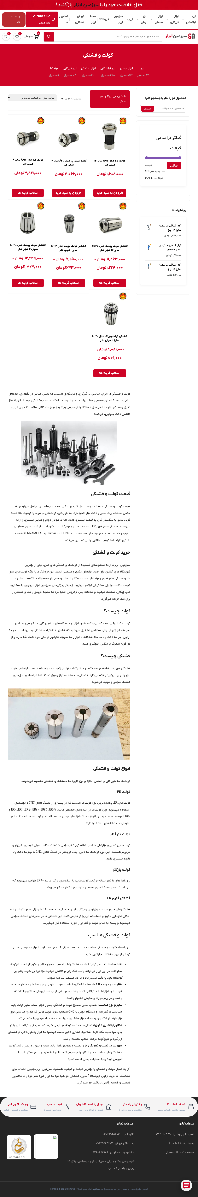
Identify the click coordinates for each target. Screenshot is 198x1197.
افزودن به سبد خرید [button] (110, 193)
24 (62, 98)
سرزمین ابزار (118, 19)
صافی (174, 165)
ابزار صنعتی (159, 19)
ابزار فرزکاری (174, 19)
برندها (54, 68)
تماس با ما (63, 19)
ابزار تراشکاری (190, 19)
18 (66, 98)
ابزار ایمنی (144, 19)
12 (69, 98)
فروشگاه (104, 19)
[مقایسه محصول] (95, 129)
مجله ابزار (93, 19)
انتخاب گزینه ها (27, 193)
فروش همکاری (79, 19)
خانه (124, 96)
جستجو (147, 108)
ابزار (131, 19)
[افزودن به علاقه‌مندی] (95, 120)
